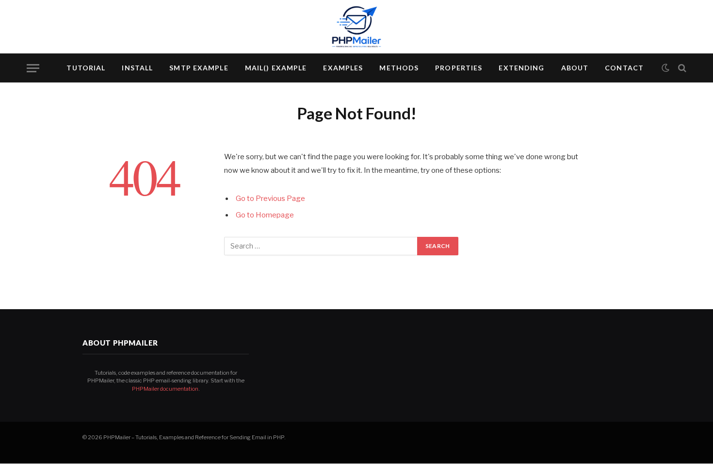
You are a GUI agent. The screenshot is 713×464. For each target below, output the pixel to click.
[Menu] (33, 68)
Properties (458, 68)
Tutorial (85, 68)
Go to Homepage (265, 215)
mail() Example (276, 68)
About (575, 68)
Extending (521, 68)
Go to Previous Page (270, 198)
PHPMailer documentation (165, 388)
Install (137, 68)
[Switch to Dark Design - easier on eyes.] (665, 68)
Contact (624, 68)
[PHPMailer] (356, 26)
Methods (399, 68)
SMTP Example (198, 68)
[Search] (681, 68)
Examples (343, 68)
